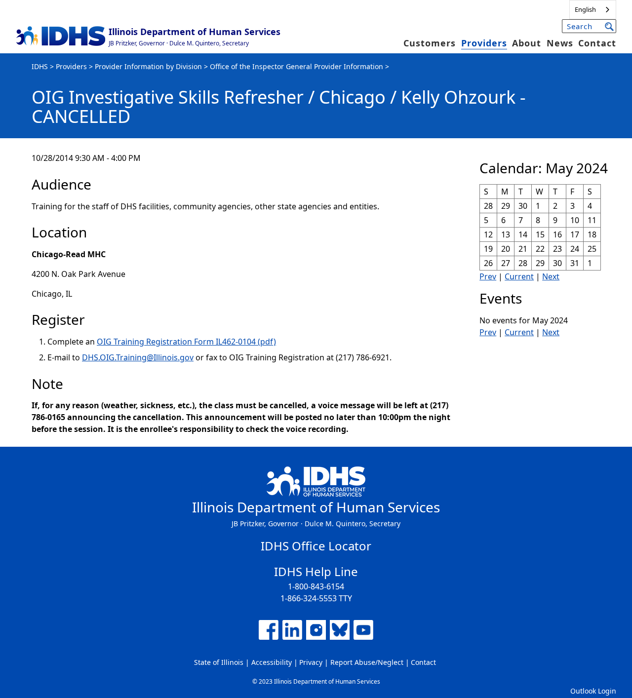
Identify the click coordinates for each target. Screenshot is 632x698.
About (526, 43)
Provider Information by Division (148, 66)
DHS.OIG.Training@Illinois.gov (138, 357)
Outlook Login (593, 691)
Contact (597, 43)
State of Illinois (218, 662)
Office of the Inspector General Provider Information (296, 66)
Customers (429, 43)
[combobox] (592, 9)
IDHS (40, 66)
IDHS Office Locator (316, 546)
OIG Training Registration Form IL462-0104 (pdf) (186, 341)
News (560, 43)
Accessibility (271, 662)
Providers (484, 43)
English (585, 9)
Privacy (310, 662)
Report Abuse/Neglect (366, 662)
